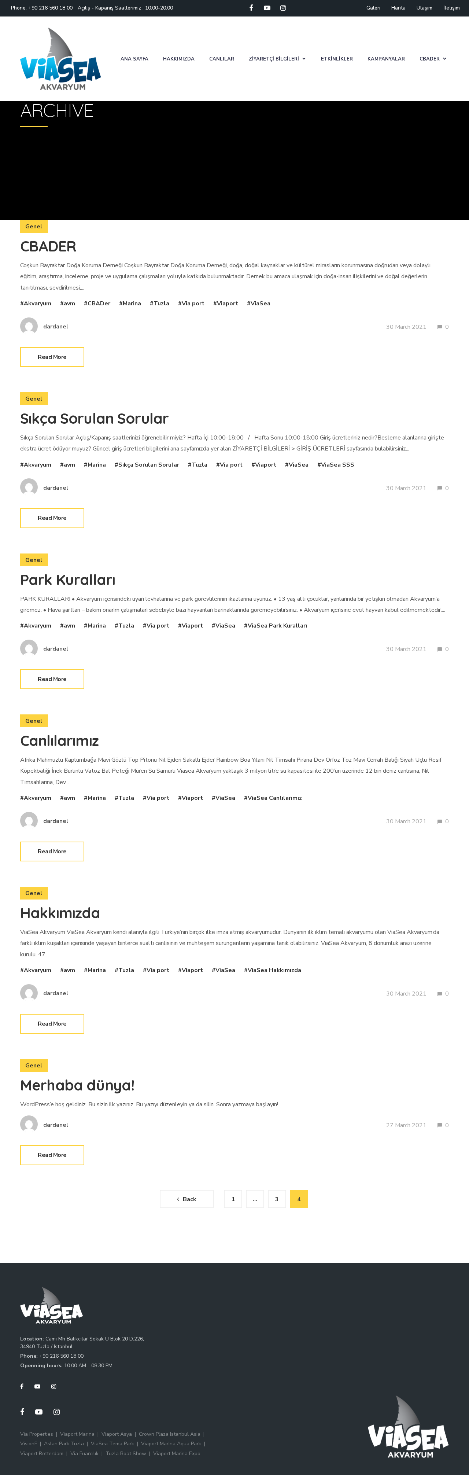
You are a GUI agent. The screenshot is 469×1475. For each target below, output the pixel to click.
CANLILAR (221, 59)
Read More (52, 357)
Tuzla (161, 303)
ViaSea (260, 303)
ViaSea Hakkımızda (274, 970)
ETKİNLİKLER (337, 59)
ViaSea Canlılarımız (275, 798)
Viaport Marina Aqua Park (171, 1443)
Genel (34, 226)
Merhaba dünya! (77, 1085)
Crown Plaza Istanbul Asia (169, 1434)
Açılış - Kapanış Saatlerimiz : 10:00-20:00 (125, 7)
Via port (193, 303)
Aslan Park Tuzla (64, 1443)
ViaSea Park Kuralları (277, 626)
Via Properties (36, 1434)
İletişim (451, 7)
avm (69, 303)
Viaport (227, 303)
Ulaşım (424, 7)
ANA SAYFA (134, 59)
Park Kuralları (67, 579)
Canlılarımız (59, 740)
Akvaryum (37, 303)
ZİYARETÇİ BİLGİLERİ (274, 59)
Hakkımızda (60, 913)
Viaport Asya (116, 1434)
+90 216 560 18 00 (50, 7)
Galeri (373, 7)
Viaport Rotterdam (41, 1453)
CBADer (99, 303)
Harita (398, 7)
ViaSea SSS (337, 465)
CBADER (430, 59)
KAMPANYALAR (386, 59)
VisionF (28, 1443)
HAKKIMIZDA (179, 59)
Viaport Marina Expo (176, 1453)
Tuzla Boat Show (126, 1453)
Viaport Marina (77, 1434)
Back (189, 1199)
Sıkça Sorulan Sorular (94, 418)
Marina (132, 303)
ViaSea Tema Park (112, 1443)
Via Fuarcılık (84, 1453)
